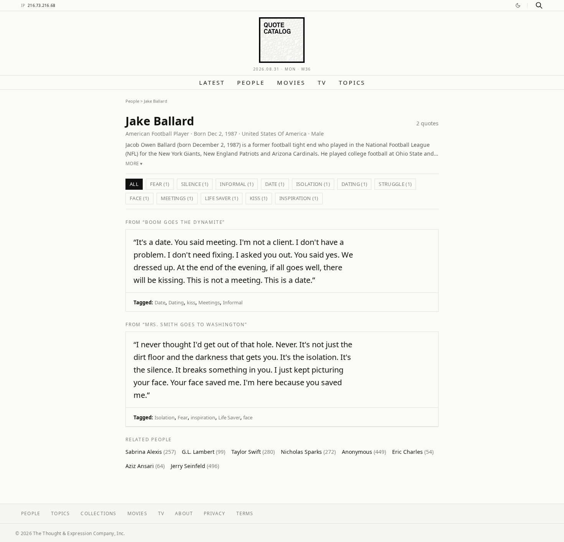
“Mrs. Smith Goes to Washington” (195, 324)
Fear (183, 417)
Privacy (214, 513)
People (251, 82)
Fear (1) (160, 184)
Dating (176, 302)
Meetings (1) (177, 198)
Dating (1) (354, 184)
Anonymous (364, 451)
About (184, 513)
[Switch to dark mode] (518, 5)
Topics (352, 82)
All (134, 184)
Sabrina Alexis (150, 451)
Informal (232, 302)
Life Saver (229, 417)
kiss (191, 302)
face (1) (139, 198)
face (247, 417)
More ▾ (134, 163)
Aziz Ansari (145, 466)
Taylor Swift (253, 451)
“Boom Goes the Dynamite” (184, 222)
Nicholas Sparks (308, 451)
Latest (212, 82)
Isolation (165, 417)
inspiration (203, 417)
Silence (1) (195, 184)
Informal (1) (237, 184)
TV (322, 82)
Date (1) (275, 184)
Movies (291, 82)
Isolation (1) (313, 184)
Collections (98, 513)
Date (160, 302)
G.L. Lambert (203, 451)
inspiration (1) (298, 198)
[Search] (539, 5)
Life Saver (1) (222, 198)
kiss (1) (259, 198)
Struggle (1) (395, 184)
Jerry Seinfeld (195, 466)
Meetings (209, 302)
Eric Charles (413, 451)
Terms (245, 513)
